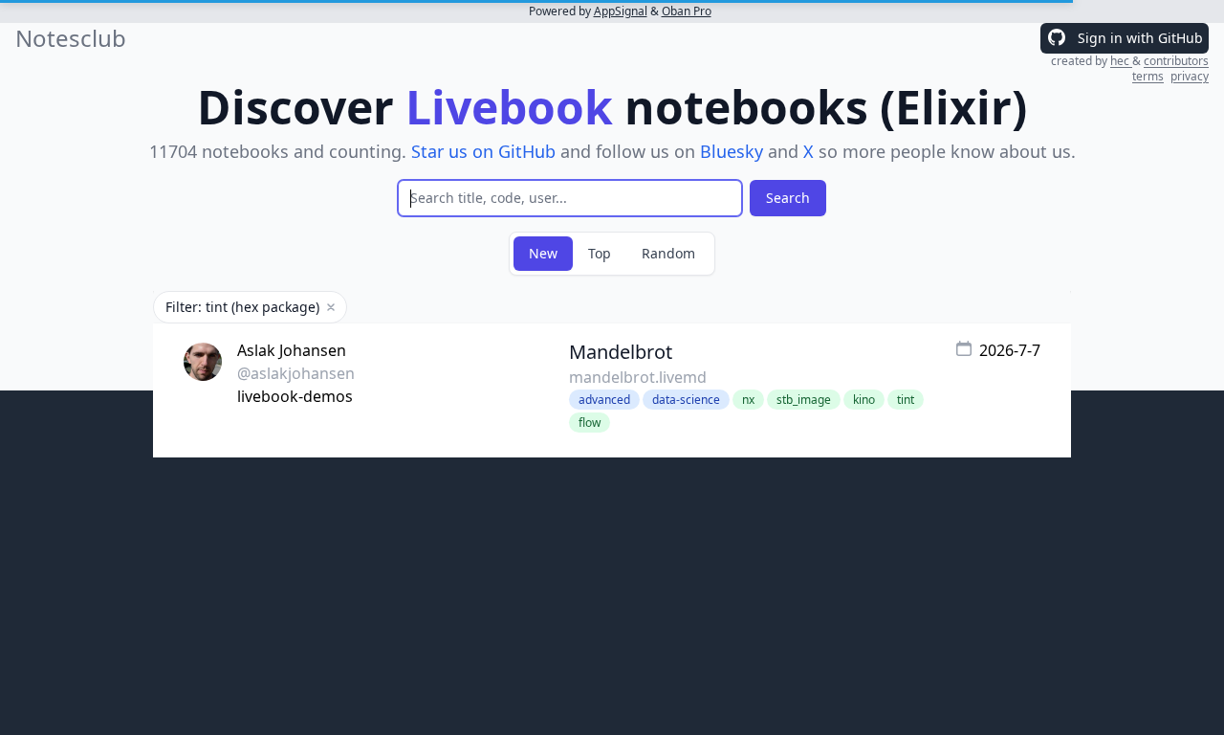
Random (668, 253)
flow (590, 422)
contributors (1176, 61)
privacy (1189, 76)
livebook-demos (295, 396)
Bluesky (731, 151)
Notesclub (70, 38)
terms (1148, 76)
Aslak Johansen (291, 350)
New (543, 253)
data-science (686, 399)
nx (748, 399)
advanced (604, 399)
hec (1121, 61)
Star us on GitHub (483, 151)
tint (905, 399)
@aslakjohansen (296, 373)
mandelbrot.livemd (638, 377)
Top (599, 253)
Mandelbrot (620, 352)
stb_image (803, 399)
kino (864, 399)
